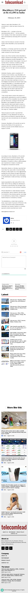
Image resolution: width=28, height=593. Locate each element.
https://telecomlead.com (15, 220)
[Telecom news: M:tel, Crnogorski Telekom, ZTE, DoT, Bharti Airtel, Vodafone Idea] (5, 307)
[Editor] (6, 220)
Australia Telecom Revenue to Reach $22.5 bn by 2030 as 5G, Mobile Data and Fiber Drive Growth (17, 348)
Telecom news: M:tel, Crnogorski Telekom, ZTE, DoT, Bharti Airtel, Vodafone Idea (18, 308)
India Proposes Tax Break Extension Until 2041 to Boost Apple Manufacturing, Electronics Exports (13, 513)
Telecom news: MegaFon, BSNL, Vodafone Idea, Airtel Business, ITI (18, 301)
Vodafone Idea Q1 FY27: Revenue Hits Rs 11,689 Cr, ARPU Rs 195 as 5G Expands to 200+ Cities (18, 341)
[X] (13, 222)
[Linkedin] (10, 229)
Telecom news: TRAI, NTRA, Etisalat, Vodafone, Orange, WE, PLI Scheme (18, 314)
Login (24, 252)
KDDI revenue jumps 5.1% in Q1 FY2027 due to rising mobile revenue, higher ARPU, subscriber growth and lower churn (18, 363)
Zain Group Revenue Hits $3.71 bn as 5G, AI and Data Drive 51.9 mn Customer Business (18, 328)
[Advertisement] (14, 383)
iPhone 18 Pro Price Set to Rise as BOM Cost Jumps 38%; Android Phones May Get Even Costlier (17, 356)
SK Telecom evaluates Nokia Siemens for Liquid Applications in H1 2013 (7, 287)
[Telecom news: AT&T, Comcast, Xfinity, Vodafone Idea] (5, 321)
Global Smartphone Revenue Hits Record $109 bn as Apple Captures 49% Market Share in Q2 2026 (13, 459)
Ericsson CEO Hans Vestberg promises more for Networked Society (20, 287)
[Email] (20, 229)
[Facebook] (11, 222)
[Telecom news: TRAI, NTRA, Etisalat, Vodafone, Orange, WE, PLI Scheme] (5, 314)
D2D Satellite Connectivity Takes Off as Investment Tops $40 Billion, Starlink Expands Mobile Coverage (18, 334)
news (2, 572)
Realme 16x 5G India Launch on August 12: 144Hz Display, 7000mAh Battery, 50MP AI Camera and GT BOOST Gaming (13, 486)
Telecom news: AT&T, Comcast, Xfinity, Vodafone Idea (18, 321)
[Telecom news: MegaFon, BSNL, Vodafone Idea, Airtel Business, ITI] (5, 301)
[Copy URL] (7, 229)
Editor (12, 218)
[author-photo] (2, 436)
